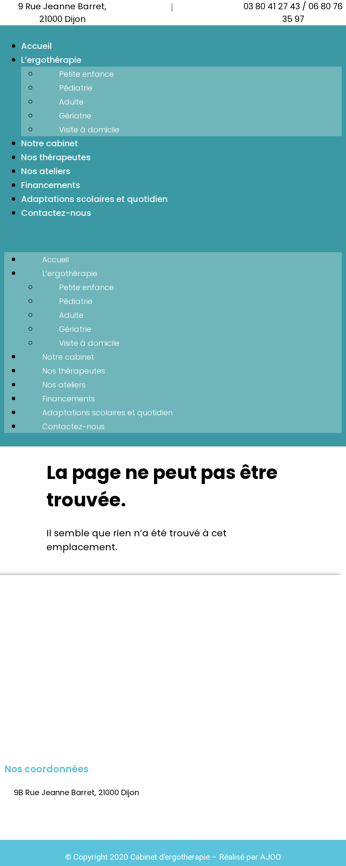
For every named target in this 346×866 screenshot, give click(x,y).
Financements (50, 185)
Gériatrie (75, 115)
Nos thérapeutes (56, 157)
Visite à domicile (89, 129)
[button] (173, 236)
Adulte (71, 102)
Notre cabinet (49, 143)
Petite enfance (86, 74)
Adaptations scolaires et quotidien (94, 199)
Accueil (36, 46)
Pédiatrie (75, 88)
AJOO (270, 857)
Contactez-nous (56, 213)
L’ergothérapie (51, 60)
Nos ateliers (45, 171)
